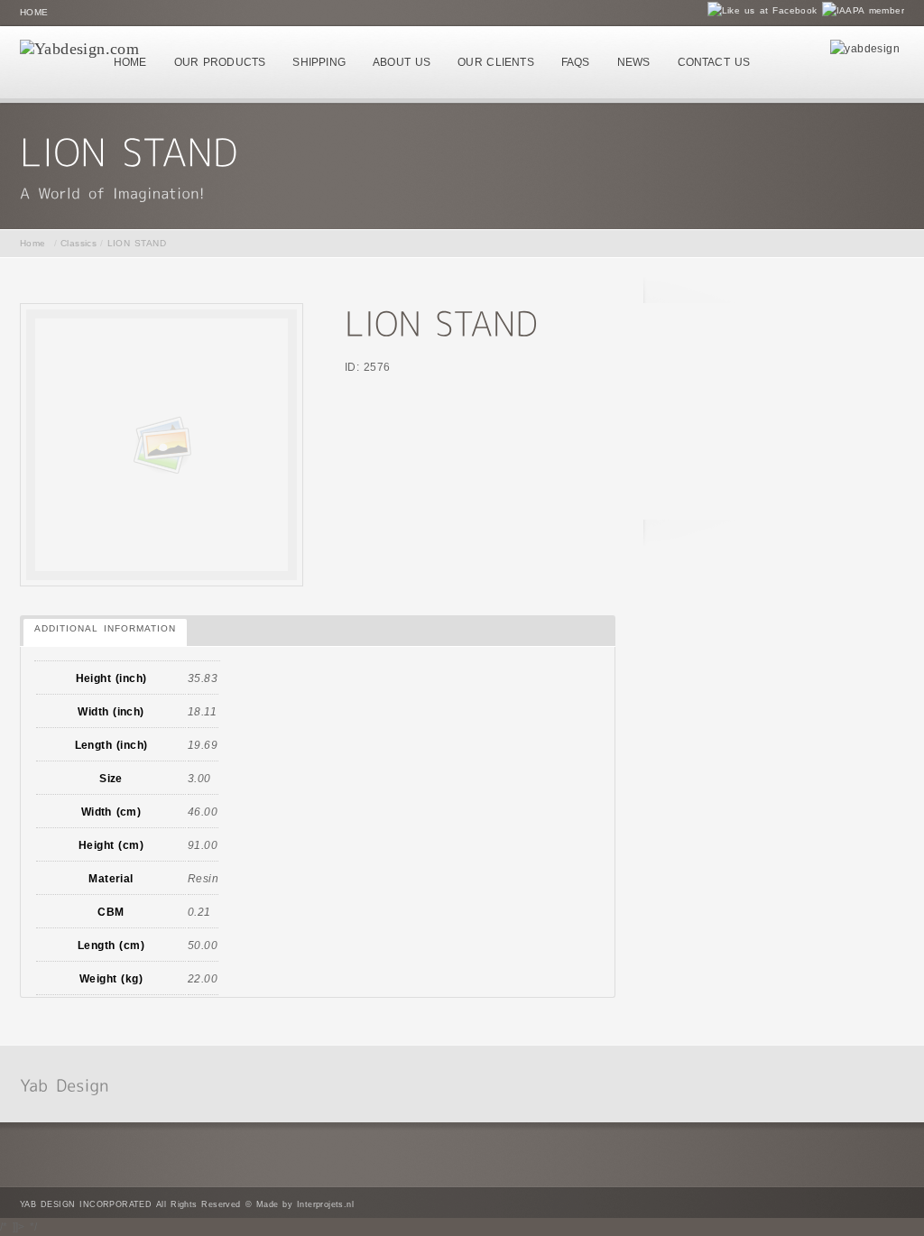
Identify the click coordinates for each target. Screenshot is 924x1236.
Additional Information (105, 628)
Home (34, 12)
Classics (78, 243)
